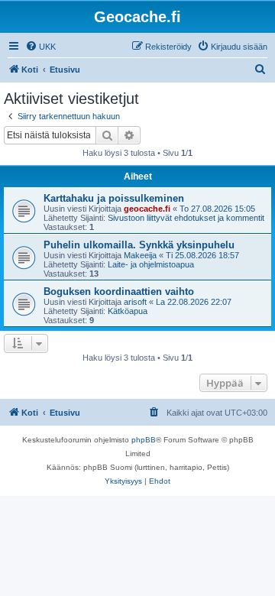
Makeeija (140, 255)
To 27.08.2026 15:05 (217, 208)
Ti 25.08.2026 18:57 (202, 255)
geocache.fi (147, 208)
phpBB (143, 440)
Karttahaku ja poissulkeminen (114, 198)
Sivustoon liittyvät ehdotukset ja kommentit (186, 217)
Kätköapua (127, 311)
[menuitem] (40, 46)
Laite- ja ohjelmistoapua (151, 264)
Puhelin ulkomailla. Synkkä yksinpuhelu (139, 245)
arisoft (135, 301)
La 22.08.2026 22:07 (193, 301)
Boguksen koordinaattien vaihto (119, 291)
